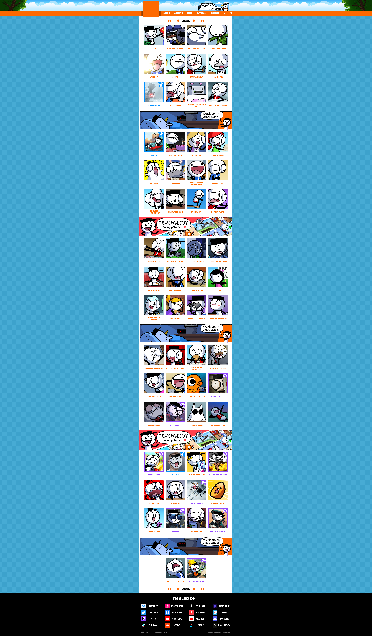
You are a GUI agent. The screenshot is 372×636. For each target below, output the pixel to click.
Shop (189, 13)
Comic (166, 13)
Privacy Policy (157, 632)
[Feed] (231, 13)
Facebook (177, 612)
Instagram (177, 606)
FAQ (165, 632)
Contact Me (145, 632)
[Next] (194, 20)
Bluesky (153, 606)
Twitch (215, 13)
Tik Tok (153, 625)
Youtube (177, 619)
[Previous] (177, 20)
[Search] (224, 13)
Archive (178, 13)
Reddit (177, 625)
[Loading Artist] (151, 9)
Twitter (153, 612)
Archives (201, 619)
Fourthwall (224, 625)
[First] (169, 20)
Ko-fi (224, 612)
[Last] (203, 20)
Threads (200, 606)
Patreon (201, 13)
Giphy (201, 625)
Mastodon (224, 606)
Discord (224, 619)
